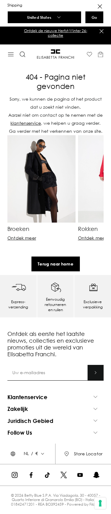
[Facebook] (31, 475)
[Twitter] (64, 475)
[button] (55, 33)
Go (94, 17)
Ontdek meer (21, 238)
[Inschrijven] (96, 372)
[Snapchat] (96, 475)
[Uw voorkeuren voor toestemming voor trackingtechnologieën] (100, 503)
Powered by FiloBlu (83, 504)
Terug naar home (55, 263)
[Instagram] (14, 475)
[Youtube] (80, 475)
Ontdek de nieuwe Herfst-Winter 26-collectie (55, 33)
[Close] (99, 6)
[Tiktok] (47, 475)
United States (39, 17)
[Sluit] (101, 31)
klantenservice (25, 123)
